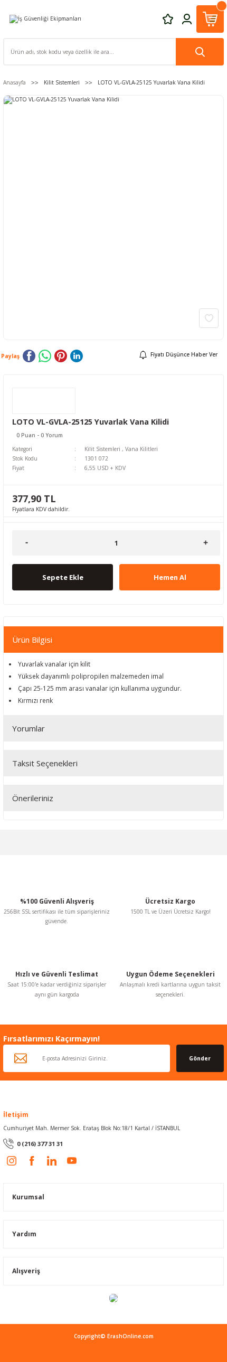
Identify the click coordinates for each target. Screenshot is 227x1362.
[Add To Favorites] (209, 318)
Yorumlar (28, 728)
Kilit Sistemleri (102, 449)
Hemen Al (170, 577)
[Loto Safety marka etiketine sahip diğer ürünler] (43, 401)
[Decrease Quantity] (26, 543)
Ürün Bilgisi (32, 639)
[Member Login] (187, 18)
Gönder (200, 1058)
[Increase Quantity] (205, 543)
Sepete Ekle (62, 577)
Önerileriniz (32, 798)
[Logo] (45, 18)
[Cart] (210, 19)
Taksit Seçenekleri (45, 763)
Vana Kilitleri (141, 449)
